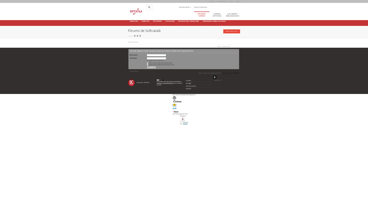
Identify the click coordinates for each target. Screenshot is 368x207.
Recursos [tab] (202, 15)
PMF (219, 46)
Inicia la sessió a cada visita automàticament (160, 63)
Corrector (145, 21)
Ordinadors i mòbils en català (214, 21)
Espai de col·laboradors (200, 7)
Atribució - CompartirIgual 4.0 (165, 83)
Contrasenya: (133, 58)
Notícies (213, 1)
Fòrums (238, 1)
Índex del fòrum (133, 42)
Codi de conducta (191, 86)
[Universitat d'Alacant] (184, 123)
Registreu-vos (231, 31)
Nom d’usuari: (133, 55)
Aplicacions (170, 21)
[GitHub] (184, 101)
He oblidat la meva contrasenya (155, 60)
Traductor (134, 21)
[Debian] (184, 111)
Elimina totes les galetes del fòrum (212, 73)
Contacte (188, 80)
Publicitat (188, 89)
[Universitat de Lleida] (184, 119)
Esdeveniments (222, 1)
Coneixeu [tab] (217, 15)
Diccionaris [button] (157, 21)
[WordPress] (184, 98)
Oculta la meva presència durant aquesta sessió (161, 65)
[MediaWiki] (184, 105)
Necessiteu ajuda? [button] (184, 7)
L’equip (200, 73)
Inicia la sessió (226, 46)
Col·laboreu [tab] (232, 15)
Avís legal (188, 83)
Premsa (231, 1)
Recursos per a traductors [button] (188, 21)
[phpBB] (184, 108)
